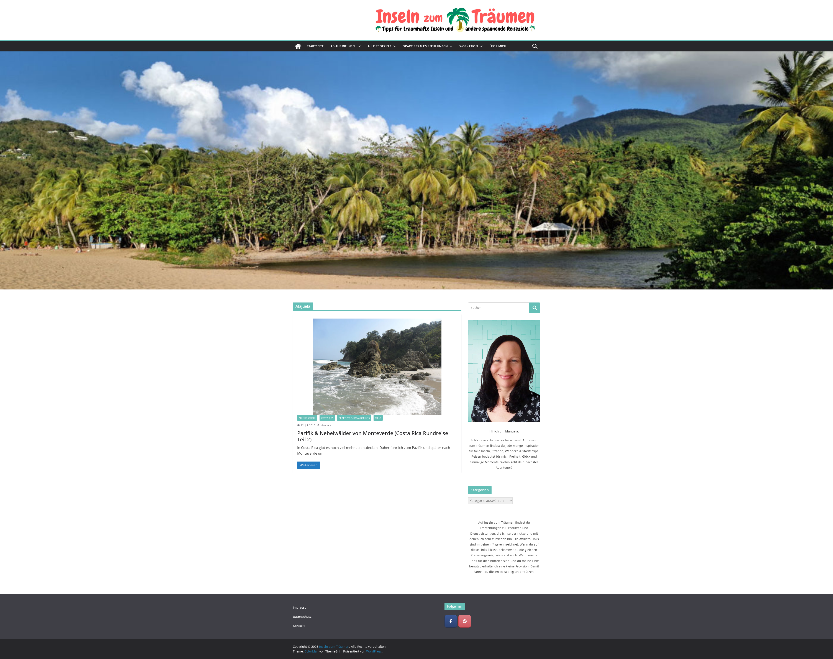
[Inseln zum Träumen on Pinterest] (464, 621)
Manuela (325, 425)
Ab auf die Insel (343, 46)
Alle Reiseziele (380, 46)
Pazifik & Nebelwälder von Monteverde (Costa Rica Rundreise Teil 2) (372, 436)
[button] (358, 46)
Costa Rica (327, 417)
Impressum (301, 607)
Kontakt (299, 626)
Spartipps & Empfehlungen (425, 46)
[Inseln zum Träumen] (298, 46)
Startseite (315, 46)
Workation (468, 46)
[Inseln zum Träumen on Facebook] (450, 621)
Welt (378, 417)
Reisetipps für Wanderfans (354, 417)
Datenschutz (302, 617)
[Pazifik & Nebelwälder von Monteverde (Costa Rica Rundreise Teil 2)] (377, 367)
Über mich (498, 46)
